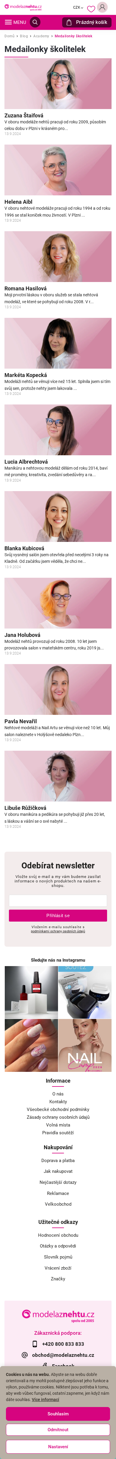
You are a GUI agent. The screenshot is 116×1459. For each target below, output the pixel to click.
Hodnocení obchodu (58, 1235)
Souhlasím (58, 1414)
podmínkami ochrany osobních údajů (58, 931)
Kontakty (58, 1101)
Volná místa (58, 1125)
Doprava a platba (58, 1160)
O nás (58, 1094)
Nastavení (58, 1446)
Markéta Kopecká (25, 375)
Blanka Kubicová (24, 548)
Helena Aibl (18, 202)
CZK (77, 7)
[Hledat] (35, 22)
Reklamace (58, 1193)
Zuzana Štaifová (23, 116)
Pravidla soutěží (58, 1132)
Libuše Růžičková (25, 808)
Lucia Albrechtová (26, 462)
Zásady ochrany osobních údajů (58, 1117)
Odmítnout (58, 1429)
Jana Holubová (22, 635)
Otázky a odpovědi (58, 1246)
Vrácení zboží (58, 1268)
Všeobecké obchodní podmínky (58, 1109)
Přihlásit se (58, 915)
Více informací (45, 1399)
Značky (58, 1279)
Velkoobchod (58, 1204)
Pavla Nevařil (20, 721)
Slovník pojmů (58, 1257)
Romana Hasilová (25, 289)
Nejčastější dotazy (58, 1182)
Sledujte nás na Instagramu (58, 960)
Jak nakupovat (58, 1171)
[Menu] (8, 22)
